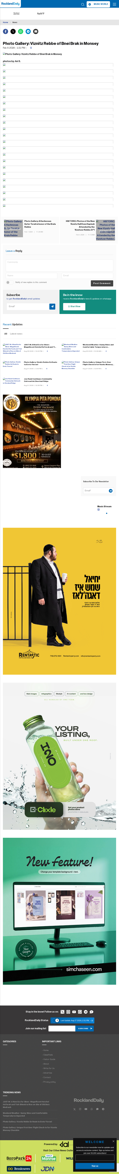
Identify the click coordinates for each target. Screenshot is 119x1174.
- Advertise (47, 1073)
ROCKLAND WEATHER (45, 14)
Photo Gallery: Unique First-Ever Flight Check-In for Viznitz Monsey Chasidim (98, 364)
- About (45, 1064)
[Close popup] (113, 1141)
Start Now (75, 307)
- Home (45, 1050)
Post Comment (102, 283)
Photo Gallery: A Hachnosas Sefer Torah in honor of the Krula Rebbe (40, 224)
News (14, 22)
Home (5, 22)
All (5, 333)
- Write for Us (48, 1068)
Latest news (16, 333)
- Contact (46, 1077)
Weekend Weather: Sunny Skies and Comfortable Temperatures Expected (98, 347)
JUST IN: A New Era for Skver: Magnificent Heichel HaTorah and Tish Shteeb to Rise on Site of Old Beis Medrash (26, 1104)
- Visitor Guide (48, 1059)
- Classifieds (47, 1055)
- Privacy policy (49, 1082)
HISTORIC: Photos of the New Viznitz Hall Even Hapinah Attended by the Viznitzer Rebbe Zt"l (80, 225)
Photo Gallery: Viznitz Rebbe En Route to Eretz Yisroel (27, 1122)
